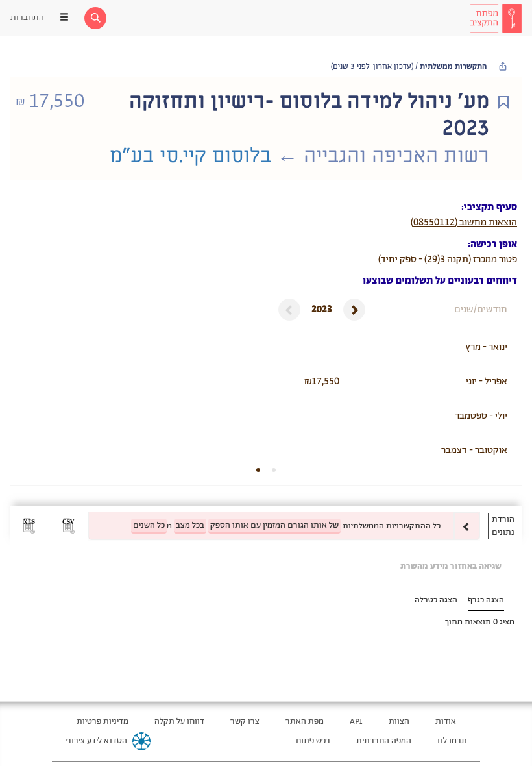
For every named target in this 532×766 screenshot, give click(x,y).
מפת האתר (304, 721)
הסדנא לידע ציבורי (96, 741)
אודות (445, 721)
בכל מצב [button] (190, 525)
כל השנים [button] (149, 525)
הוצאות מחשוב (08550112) (464, 222)
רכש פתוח (313, 741)
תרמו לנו (452, 741)
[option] (284, 526)
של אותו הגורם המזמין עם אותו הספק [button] (274, 525)
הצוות (399, 721)
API (356, 721)
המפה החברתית (383, 741)
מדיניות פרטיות (102, 721)
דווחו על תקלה (179, 721)
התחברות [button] (27, 18)
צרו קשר (245, 721)
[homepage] (496, 18)
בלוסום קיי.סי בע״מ (190, 155)
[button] (68, 526)
